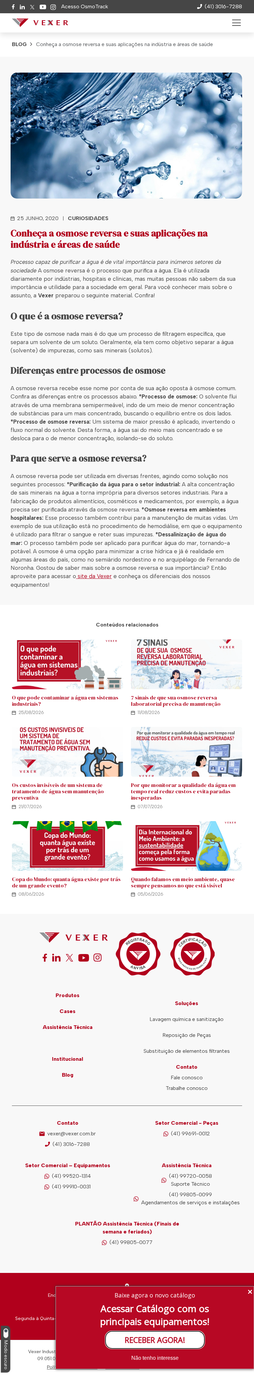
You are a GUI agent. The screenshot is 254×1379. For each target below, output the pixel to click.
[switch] (5, 1333)
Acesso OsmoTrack (84, 6)
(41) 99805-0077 (130, 1242)
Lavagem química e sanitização (186, 1019)
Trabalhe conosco (187, 1088)
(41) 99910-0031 (71, 1186)
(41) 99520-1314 (71, 1176)
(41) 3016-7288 (71, 1144)
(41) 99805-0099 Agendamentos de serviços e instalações (190, 1198)
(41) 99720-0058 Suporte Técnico (190, 1180)
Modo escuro (6, 1355)
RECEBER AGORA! (155, 1340)
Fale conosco (187, 1077)
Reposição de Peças (186, 1035)
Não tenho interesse (155, 1358)
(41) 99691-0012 (190, 1133)
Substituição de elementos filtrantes (187, 1051)
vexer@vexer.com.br (71, 1133)
